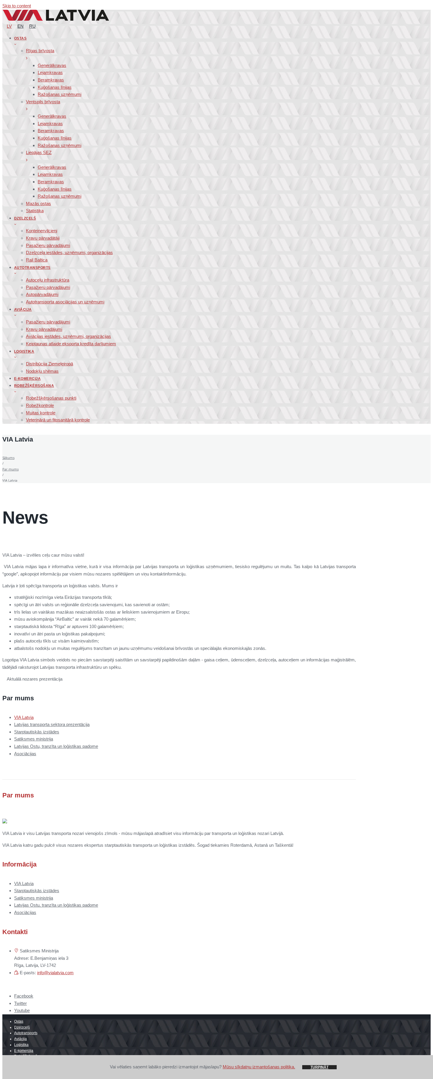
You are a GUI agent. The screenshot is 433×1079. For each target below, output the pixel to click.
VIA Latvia (24, 717)
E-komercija (23, 1051)
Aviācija (20, 1039)
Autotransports (25, 1033)
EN (20, 26)
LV (9, 26)
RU (32, 26)
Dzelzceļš (22, 1027)
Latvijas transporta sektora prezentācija (52, 724)
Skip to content (16, 5)
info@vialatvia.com (55, 972)
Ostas (18, 1021)
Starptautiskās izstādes (36, 731)
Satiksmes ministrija (33, 738)
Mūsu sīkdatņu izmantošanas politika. (259, 1066)
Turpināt (319, 1067)
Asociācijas (25, 753)
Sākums (8, 457)
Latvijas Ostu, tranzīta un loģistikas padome (56, 746)
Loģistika (21, 1045)
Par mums (10, 469)
